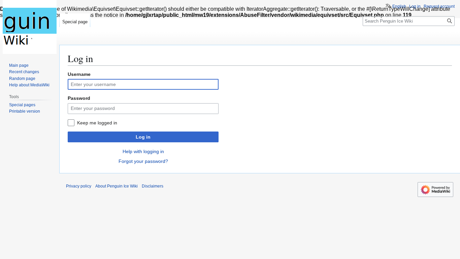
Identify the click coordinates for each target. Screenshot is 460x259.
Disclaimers (152, 186)
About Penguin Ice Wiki (116, 186)
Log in (143, 137)
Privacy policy (78, 186)
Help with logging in (143, 151)
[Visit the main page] (30, 27)
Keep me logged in (97, 122)
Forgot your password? (143, 161)
